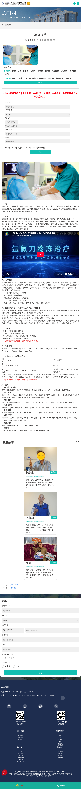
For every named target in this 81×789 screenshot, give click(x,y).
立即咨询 (40, 82)
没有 (20, 148)
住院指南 (60, 752)
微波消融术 (21, 757)
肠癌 (60, 741)
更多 (77, 442)
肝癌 (60, 737)
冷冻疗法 (20, 753)
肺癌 (60, 735)
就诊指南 (60, 757)
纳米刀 (21, 759)
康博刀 (21, 755)
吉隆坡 (37, 148)
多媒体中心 (21, 737)
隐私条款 (46, 772)
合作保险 (60, 753)
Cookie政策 (63, 772)
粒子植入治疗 (15, 585)
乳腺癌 (60, 739)
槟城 (43, 148)
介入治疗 (20, 752)
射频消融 (13, 588)
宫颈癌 (60, 743)
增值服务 (60, 755)
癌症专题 (20, 735)
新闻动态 (20, 739)
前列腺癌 (60, 745)
